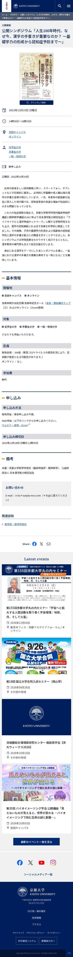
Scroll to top (69, 953)
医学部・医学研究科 (16, 524)
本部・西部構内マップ (58, 303)
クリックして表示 (38, 102)
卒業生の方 (15, 152)
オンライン (15, 136)
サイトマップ (18, 932)
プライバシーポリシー (35, 932)
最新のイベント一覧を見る (36, 842)
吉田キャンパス (17, 132)
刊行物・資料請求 (36, 911)
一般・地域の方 (17, 156)
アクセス (36, 924)
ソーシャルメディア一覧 (38, 874)
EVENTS (13, 14)
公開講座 (6, 25)
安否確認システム (27, 940)
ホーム (4, 14)
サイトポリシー (53, 932)
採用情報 (36, 917)
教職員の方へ (48, 940)
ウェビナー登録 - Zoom (15, 425)
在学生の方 (15, 147)
